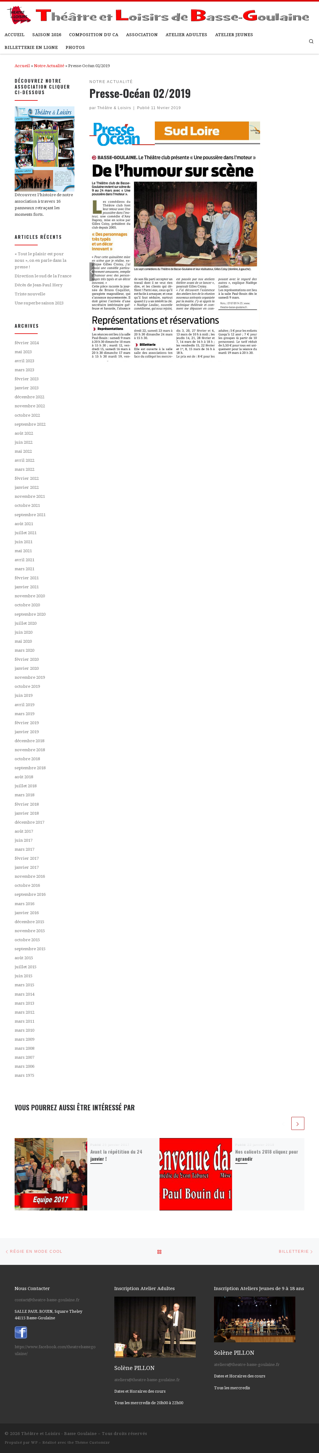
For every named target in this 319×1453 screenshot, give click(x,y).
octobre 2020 (27, 605)
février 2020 (27, 659)
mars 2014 (24, 994)
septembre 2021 (30, 514)
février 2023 (27, 379)
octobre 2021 (27, 505)
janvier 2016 (27, 912)
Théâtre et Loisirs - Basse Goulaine (59, 1433)
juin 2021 (23, 541)
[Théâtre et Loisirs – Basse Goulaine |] (159, 13)
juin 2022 (23, 442)
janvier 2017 (27, 867)
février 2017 (27, 858)
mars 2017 (24, 849)
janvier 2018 (27, 813)
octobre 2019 (27, 686)
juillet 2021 (25, 532)
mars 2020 (24, 650)
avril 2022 (24, 460)
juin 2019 (23, 695)
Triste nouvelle (30, 294)
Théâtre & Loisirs (114, 108)
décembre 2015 (29, 921)
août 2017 (24, 831)
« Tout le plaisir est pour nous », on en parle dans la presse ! (40, 260)
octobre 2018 (27, 759)
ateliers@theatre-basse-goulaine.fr (147, 1379)
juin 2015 (23, 976)
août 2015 (24, 958)
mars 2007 (24, 1057)
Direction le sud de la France (43, 276)
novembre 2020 (30, 596)
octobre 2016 (27, 885)
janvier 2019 (27, 731)
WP (34, 1443)
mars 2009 (24, 1039)
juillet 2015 (25, 967)
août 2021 (24, 523)
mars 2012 (24, 1012)
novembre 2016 (30, 876)
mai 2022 (23, 451)
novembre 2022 (30, 406)
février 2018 (27, 804)
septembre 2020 (30, 614)
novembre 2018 (30, 749)
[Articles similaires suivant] (297, 1123)
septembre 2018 (30, 768)
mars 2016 (24, 903)
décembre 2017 (29, 822)
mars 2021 (24, 569)
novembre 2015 (30, 930)
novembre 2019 (30, 677)
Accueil (22, 65)
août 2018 (24, 777)
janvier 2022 (27, 487)
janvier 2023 (27, 388)
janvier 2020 (27, 668)
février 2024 (27, 342)
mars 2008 (24, 1048)
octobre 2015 (27, 939)
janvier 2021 (27, 587)
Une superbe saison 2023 (39, 303)
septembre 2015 (30, 948)
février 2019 (27, 722)
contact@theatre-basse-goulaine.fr (47, 1300)
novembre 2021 (30, 496)
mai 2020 (23, 641)
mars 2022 (24, 469)
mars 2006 (24, 1066)
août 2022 (24, 433)
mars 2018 (24, 795)
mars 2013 (24, 1003)
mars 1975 (24, 1075)
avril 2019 (24, 704)
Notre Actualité (49, 65)
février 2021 (27, 578)
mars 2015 (24, 985)
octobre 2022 (27, 415)
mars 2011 (24, 1021)
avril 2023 (24, 361)
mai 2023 (23, 351)
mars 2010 (24, 1030)
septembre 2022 (30, 424)
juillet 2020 (25, 623)
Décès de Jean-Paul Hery (39, 285)
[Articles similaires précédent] (283, 1123)
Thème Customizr (92, 1443)
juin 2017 (23, 840)
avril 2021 (24, 560)
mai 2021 (23, 550)
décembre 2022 (29, 397)
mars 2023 (24, 370)
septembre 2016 (30, 894)
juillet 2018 (25, 786)
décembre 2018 (29, 740)
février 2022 (27, 478)
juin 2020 (23, 632)
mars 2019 (24, 713)
